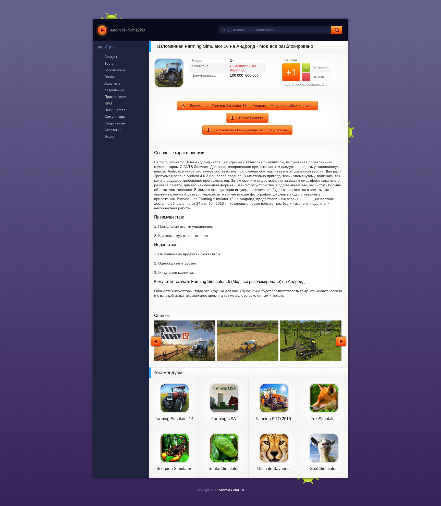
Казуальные (114, 90)
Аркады (110, 57)
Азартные (112, 83)
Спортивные (114, 123)
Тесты (109, 63)
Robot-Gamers (251, 118)
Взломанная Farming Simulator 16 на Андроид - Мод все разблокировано (251, 105)
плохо (314, 76)
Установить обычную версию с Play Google (251, 130)
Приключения (115, 97)
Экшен (109, 136)
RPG (108, 103)
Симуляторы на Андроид (243, 68)
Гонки (109, 77)
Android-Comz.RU (232, 490)
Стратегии (112, 130)
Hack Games (114, 110)
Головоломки (115, 70)
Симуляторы (115, 116)
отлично (316, 67)
